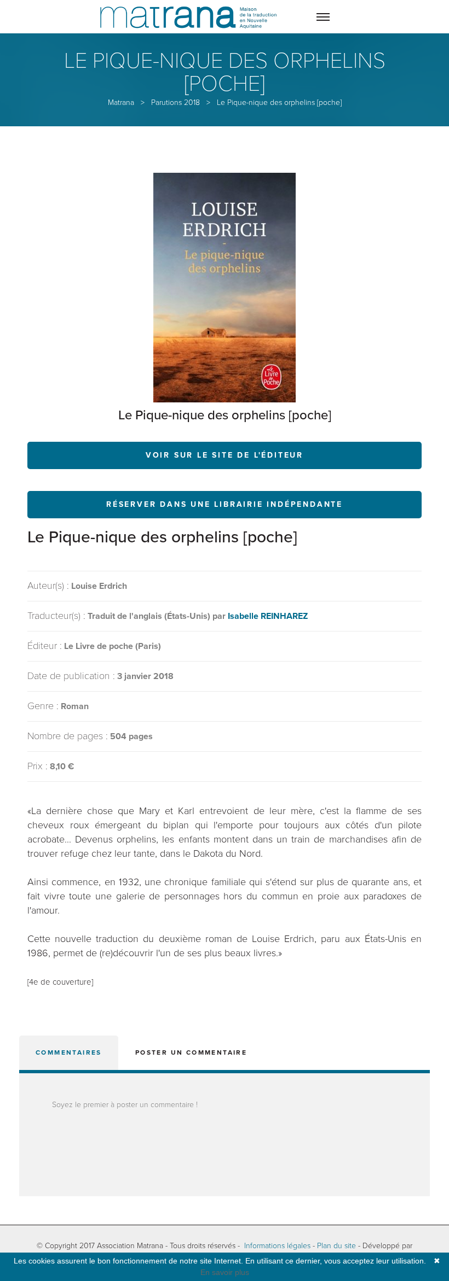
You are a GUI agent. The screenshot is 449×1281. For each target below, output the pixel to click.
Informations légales (277, 1245)
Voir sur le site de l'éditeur (224, 455)
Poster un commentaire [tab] (191, 1052)
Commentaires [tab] (69, 1052)
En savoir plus (224, 1272)
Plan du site (336, 1245)
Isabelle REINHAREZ (268, 616)
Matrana (121, 102)
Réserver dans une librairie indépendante (224, 504)
